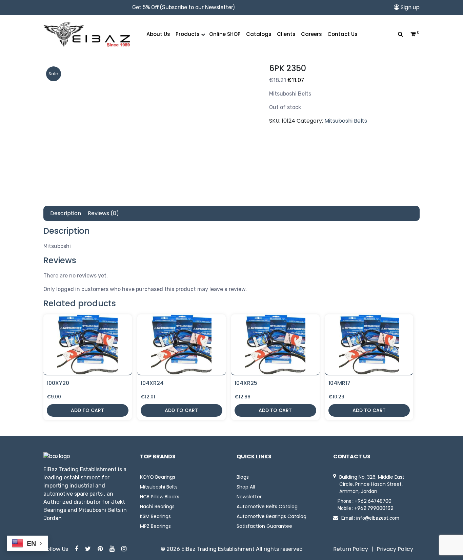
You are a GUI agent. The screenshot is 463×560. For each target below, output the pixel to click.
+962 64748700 (373, 501)
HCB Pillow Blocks (159, 496)
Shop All (246, 486)
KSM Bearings (155, 516)
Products (188, 34)
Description (65, 213)
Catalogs (258, 34)
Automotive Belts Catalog (267, 506)
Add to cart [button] (87, 410)
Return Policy (350, 549)
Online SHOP (225, 34)
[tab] (65, 213)
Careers (311, 34)
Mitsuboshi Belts (345, 121)
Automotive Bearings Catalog (271, 516)
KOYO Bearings (157, 477)
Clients (286, 34)
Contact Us (342, 34)
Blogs (243, 477)
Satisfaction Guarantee (264, 526)
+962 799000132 (374, 508)
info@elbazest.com (377, 518)
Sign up (409, 7)
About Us (158, 34)
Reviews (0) (103, 213)
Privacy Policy (395, 549)
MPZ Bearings (155, 526)
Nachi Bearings (157, 506)
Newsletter (249, 496)
